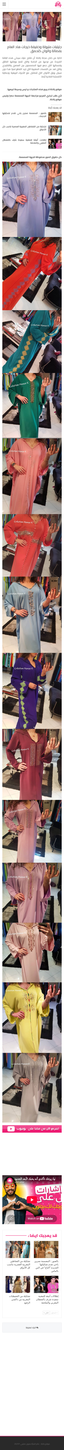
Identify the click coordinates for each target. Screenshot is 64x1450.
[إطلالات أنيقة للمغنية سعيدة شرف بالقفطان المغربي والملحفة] (55, 144)
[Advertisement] (38, 1382)
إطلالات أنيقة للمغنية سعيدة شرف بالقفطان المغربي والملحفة (24, 141)
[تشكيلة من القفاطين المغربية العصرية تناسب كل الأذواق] (55, 130)
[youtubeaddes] (32, 1128)
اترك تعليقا (31, 1327)
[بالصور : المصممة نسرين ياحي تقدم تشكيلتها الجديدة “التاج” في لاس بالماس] (55, 117)
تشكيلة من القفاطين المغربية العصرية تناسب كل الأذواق (24, 127)
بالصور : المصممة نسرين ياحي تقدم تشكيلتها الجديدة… (24, 114)
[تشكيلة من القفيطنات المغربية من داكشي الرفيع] (18, 1284)
